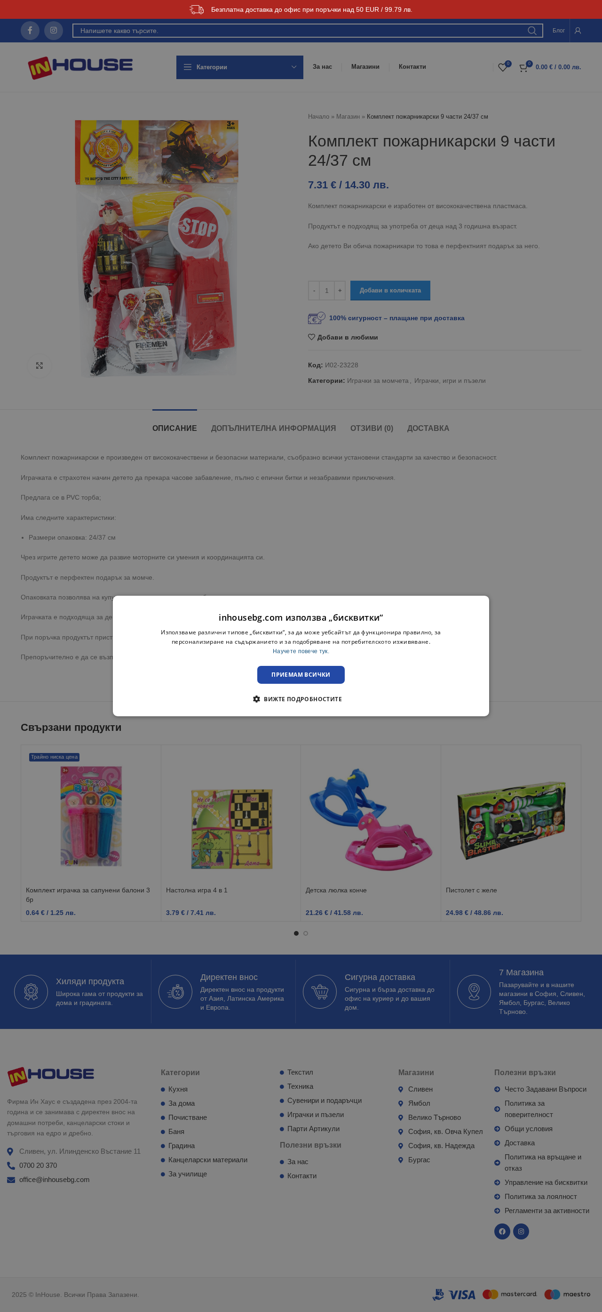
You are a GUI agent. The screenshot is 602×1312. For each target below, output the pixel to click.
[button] (301, 699)
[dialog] (301, 656)
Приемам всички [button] (301, 675)
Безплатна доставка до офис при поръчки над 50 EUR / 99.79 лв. (311, 9)
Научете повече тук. (301, 651)
